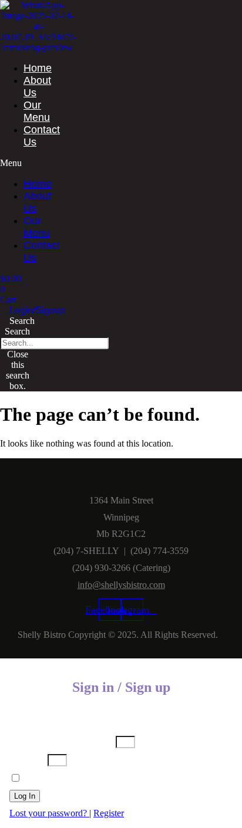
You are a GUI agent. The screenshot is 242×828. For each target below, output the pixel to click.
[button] (14, 163)
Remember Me (50, 778)
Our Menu (36, 111)
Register (108, 813)
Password (27, 760)
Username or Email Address (61, 741)
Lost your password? (49, 813)
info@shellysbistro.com (121, 585)
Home (37, 68)
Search (17, 331)
